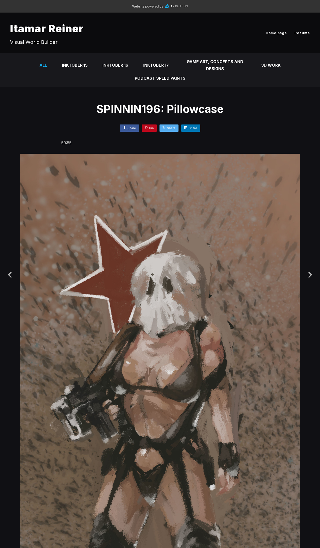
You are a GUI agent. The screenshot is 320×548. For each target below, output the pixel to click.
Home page (276, 33)
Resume (302, 33)
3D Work (270, 65)
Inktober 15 (75, 65)
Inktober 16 (115, 65)
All (43, 65)
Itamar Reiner (47, 28)
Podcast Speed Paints (160, 78)
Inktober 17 (156, 65)
